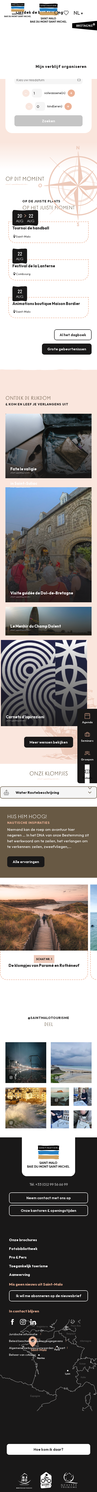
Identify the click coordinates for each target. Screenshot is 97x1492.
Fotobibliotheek (23, 1248)
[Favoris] (66, 12)
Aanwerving (19, 1274)
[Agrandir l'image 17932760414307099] (60, 1097)
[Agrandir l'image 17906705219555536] (25, 1108)
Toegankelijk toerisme (28, 1266)
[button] (56, 13)
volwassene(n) (54, 93)
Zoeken (48, 121)
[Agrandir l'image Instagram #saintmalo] (25, 1062)
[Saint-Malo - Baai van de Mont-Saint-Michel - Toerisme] (48, 13)
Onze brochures (23, 1240)
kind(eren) (54, 106)
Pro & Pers (18, 1257)
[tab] (44, 792)
